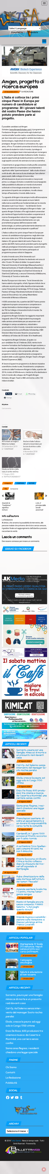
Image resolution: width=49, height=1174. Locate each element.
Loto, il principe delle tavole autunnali (41, 506)
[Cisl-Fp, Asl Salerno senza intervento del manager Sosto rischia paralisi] (8, 768)
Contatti (10, 1072)
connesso (15, 541)
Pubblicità (11, 1082)
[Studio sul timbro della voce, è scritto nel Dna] (11, 462)
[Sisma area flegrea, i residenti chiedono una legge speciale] (8, 808)
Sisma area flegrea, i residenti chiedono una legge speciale (30, 808)
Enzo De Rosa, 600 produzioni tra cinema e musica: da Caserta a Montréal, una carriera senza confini (31, 794)
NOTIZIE (31, 483)
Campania (14, 489)
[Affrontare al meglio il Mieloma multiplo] (11, 434)
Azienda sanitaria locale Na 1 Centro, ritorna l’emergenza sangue (31, 891)
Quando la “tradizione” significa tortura (6, 506)
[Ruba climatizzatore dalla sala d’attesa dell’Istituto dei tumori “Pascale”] (8, 879)
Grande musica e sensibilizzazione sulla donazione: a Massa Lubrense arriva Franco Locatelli (31, 920)
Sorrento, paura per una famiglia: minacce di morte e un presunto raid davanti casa (31, 753)
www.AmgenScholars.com (20, 130)
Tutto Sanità (16, 1141)
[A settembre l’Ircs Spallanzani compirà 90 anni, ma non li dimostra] (8, 849)
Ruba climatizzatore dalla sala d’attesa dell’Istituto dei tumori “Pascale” (30, 879)
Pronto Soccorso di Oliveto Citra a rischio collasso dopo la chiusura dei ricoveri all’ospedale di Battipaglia (31, 863)
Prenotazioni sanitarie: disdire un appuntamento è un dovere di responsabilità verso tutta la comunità (31, 822)
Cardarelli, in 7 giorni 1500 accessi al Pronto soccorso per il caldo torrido (31, 836)
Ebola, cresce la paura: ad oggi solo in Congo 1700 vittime (30, 780)
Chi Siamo (11, 1067)
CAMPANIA (20, 483)
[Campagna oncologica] (12, 963)
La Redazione (27, 92)
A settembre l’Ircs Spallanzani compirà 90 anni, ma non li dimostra (31, 849)
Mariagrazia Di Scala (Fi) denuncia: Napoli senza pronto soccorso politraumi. (31, 947)
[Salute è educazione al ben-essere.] (12, 975)
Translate (33, 32)
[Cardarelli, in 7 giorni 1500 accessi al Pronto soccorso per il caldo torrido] (8, 836)
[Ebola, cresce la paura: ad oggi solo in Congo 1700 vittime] (8, 781)
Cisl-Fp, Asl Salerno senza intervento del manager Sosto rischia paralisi (31, 767)
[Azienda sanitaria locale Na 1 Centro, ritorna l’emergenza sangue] (8, 892)
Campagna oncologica (26, 961)
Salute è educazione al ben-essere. (31, 973)
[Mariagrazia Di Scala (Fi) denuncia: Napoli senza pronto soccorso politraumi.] (12, 947)
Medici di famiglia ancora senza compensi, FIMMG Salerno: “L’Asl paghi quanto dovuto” (29, 905)
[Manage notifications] (44, 1169)
